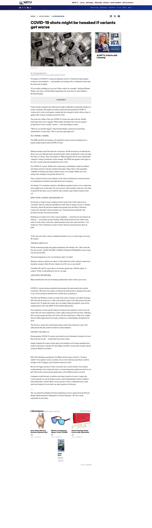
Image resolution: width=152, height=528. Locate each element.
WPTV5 (20, 7)
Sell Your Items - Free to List (52, 411)
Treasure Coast (94, 8)
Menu (74, 2)
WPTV (25, 7)
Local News (44, 16)
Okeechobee (103, 8)
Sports (106, 3)
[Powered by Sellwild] (88, 464)
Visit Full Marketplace (85, 411)
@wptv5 (31, 7)
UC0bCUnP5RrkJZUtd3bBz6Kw (28, 7)
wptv (23, 7)
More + (130, 8)
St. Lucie (119, 8)
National (89, 3)
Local (82, 3)
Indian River (112, 8)
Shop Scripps (115, 3)
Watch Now (127, 3)
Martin (124, 8)
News (33, 16)
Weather (98, 3)
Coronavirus (58, 16)
